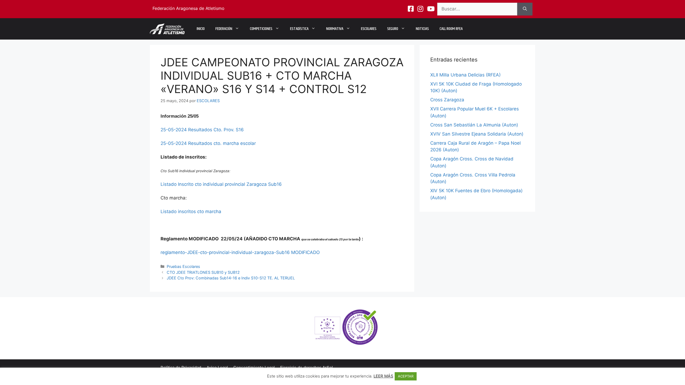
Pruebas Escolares (183, 266)
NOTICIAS (422, 28)
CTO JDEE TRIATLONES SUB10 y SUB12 (203, 272)
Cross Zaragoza (447, 99)
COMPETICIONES (261, 28)
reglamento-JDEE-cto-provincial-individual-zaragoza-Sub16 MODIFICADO (240, 252)
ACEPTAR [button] (405, 376)
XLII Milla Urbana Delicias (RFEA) (465, 75)
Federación (223, 28)
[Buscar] (524, 9)
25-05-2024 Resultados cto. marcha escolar (208, 143)
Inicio (201, 28)
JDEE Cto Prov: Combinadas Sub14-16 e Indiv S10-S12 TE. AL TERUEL (231, 278)
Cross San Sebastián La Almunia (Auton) (474, 125)
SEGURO (392, 28)
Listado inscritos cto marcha (191, 211)
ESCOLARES (368, 28)
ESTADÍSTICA (299, 28)
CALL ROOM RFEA (451, 28)
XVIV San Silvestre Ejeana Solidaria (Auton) (476, 134)
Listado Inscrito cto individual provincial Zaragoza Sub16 (221, 184)
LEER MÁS (383, 376)
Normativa (334, 28)
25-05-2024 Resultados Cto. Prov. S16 (202, 129)
